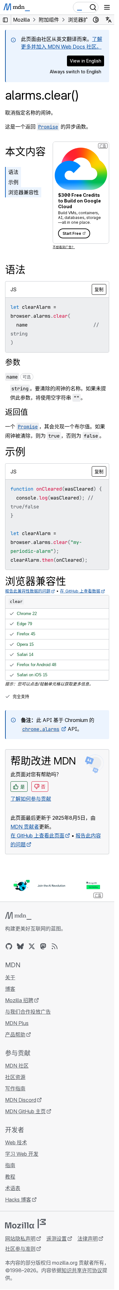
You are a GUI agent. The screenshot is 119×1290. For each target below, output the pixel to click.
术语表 (12, 1188)
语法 (13, 172)
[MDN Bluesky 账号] (20, 946)
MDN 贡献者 (24, 827)
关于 (10, 977)
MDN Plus (17, 1023)
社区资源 (15, 1077)
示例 (13, 182)
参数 (12, 362)
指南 (10, 1165)
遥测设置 (56, 1238)
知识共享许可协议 (82, 1270)
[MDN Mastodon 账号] (43, 946)
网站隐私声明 (20, 1238)
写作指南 (15, 1088)
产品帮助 (15, 1034)
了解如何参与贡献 (30, 799)
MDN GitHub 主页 (25, 1111)
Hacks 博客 (18, 1199)
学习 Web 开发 (21, 1154)
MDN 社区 (17, 1065)
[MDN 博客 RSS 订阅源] (54, 946)
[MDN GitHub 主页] (9, 946)
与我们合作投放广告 (28, 1012)
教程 (10, 1177)
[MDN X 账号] (32, 946)
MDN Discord (20, 1100)
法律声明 (87, 1238)
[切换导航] (107, 7)
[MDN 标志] (18, 916)
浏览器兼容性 (23, 192)
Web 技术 (16, 1142)
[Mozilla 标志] (25, 1223)
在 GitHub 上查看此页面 (37, 835)
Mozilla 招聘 (19, 1000)
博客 (10, 989)
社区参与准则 (20, 1249)
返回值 (16, 412)
